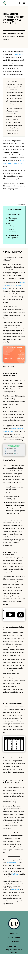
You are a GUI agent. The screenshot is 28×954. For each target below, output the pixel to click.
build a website (11, 863)
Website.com (15, 889)
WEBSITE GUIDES (14, 937)
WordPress (14, 874)
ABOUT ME (14, 933)
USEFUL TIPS (14, 942)
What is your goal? (14, 214)
